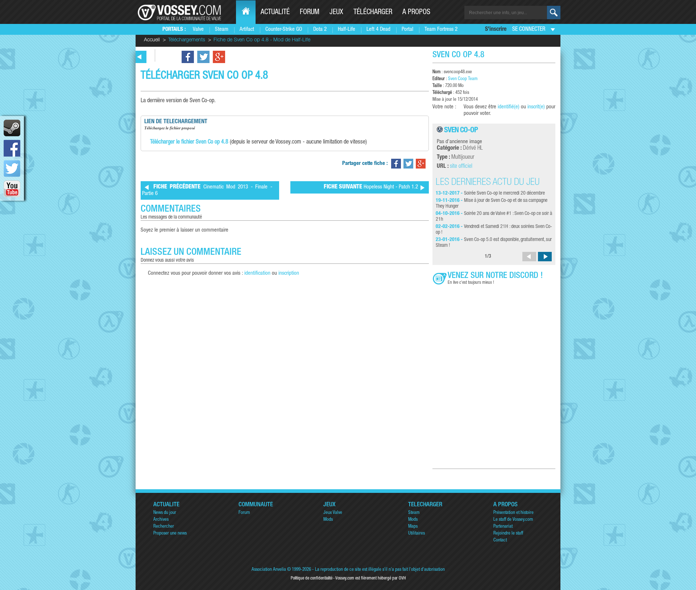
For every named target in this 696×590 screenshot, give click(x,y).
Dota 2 (320, 29)
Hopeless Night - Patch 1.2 (371, 187)
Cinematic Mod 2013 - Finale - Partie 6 (207, 190)
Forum (309, 12)
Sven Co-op (461, 130)
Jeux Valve (332, 513)
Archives (161, 520)
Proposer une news (170, 533)
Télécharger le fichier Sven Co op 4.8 (189, 142)
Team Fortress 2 (440, 29)
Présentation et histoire (513, 513)
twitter (12, 168)
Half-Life (346, 29)
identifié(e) (508, 107)
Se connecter (528, 30)
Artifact (247, 29)
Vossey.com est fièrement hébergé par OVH (370, 578)
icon (12, 128)
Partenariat (503, 526)
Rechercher (163, 526)
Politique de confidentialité (311, 578)
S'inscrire (495, 30)
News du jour (164, 513)
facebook (12, 148)
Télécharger (372, 12)
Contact (500, 540)
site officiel (461, 167)
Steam (221, 29)
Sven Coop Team (462, 79)
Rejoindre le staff (508, 533)
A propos (416, 12)
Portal (407, 29)
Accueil (152, 40)
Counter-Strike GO (283, 29)
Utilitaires (416, 533)
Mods (328, 520)
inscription (288, 273)
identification (257, 273)
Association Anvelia (269, 570)
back (139, 57)
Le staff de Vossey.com (513, 520)
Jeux (336, 12)
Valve (198, 29)
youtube (12, 188)
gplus (219, 57)
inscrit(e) (536, 107)
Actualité (275, 12)
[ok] (553, 12)
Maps (413, 526)
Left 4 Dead (378, 29)
